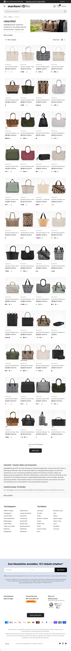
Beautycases (24, 523)
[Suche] (65, 11)
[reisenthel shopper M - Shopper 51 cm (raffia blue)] (41, 239)
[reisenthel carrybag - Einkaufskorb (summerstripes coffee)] (28, 186)
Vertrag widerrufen (35, 615)
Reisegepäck (7, 531)
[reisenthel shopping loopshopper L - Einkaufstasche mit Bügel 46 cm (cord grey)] (44, 73)
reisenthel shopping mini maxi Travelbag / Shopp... (12, 232)
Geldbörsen (23, 529)
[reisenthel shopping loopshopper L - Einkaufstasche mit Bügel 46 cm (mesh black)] (28, 252)
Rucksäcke (23, 516)
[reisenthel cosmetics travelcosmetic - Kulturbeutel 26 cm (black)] (43, 153)
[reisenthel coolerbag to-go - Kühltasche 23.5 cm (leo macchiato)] (58, 186)
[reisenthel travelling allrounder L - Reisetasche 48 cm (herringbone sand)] (12, 286)
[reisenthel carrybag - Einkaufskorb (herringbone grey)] (22, 73)
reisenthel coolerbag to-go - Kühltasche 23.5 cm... (58, 199)
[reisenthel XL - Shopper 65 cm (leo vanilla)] (43, 186)
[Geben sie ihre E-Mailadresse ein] (61, 570)
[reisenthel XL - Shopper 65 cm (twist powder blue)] (37, 206)
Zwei (54, 513)
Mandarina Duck (58, 510)
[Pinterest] (65, 643)
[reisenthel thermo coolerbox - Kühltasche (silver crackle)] (29, 239)
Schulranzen (23, 518)
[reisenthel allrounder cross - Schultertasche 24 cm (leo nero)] (43, 252)
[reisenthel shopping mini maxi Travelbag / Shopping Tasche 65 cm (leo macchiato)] (12, 219)
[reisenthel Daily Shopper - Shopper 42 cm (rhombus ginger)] (10, 73)
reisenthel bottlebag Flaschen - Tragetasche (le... (43, 100)
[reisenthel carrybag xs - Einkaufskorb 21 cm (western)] (12, 120)
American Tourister (42, 518)
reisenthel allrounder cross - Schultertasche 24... (43, 266)
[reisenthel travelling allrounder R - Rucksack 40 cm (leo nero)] (58, 252)
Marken (10, 16)
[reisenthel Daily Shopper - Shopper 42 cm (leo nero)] (6, 73)
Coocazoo (56, 529)
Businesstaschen (25, 526)
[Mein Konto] (54, 6)
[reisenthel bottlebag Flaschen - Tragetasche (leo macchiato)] (43, 86)
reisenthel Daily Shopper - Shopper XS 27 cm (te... (58, 66)
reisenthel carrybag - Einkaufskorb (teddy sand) (28, 66)
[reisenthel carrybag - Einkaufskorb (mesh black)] (33, 73)
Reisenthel (8, 64)
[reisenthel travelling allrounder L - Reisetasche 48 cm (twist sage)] (10, 305)
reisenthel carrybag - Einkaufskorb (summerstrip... (28, 199)
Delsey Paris (40, 523)
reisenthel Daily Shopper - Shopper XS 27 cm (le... (28, 365)
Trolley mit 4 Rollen (9, 526)
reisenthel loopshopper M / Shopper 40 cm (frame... (58, 133)
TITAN (39, 516)
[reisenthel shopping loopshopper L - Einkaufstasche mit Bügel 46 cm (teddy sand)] (41, 73)
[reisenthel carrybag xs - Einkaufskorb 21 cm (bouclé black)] (17, 139)
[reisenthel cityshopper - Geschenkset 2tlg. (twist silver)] (43, 418)
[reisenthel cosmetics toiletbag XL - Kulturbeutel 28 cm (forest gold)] (12, 153)
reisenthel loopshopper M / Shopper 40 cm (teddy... (58, 232)
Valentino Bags (57, 518)
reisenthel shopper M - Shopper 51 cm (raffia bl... (43, 232)
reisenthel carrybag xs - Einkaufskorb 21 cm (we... (12, 133)
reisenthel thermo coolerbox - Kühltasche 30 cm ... (28, 232)
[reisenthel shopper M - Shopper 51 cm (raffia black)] (43, 219)
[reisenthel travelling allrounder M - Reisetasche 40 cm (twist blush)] (48, 339)
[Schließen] (0, 650)
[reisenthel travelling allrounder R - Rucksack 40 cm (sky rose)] (56, 272)
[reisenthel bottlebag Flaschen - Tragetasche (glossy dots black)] (41, 106)
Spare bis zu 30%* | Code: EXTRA (35, 1)
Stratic (39, 526)
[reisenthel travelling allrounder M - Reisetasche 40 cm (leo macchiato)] (43, 319)
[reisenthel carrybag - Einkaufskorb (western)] (12, 418)
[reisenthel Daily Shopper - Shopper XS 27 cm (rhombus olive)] (52, 73)
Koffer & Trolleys (8, 510)
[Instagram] (62, 643)
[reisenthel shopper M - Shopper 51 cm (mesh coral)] (37, 239)
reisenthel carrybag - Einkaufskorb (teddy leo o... (28, 100)
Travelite (39, 513)
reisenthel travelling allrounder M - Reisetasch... (43, 332)
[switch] (58, 607)
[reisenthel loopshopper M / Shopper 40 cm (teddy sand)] (60, 139)
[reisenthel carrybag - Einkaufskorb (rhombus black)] (25, 73)
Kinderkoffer (23, 521)
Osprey (39, 521)
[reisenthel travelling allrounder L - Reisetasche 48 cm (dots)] (6, 305)
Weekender (23, 531)
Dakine (55, 516)
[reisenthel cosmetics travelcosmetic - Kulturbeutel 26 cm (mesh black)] (44, 173)
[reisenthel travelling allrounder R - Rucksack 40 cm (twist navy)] (60, 272)
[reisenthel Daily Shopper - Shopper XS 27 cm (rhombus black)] (63, 73)
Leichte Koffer (8, 516)
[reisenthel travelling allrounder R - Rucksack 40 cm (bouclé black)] (63, 272)
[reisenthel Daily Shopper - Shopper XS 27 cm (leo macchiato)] (28, 352)
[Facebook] (59, 643)
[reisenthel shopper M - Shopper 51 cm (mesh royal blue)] (44, 239)
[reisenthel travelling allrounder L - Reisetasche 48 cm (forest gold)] (17, 305)
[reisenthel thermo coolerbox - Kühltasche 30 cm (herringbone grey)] (22, 239)
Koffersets (7, 529)
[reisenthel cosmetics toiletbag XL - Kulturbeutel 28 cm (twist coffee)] (6, 173)
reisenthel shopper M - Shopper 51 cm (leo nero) (28, 299)
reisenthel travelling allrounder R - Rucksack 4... (58, 266)
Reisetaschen (24, 510)
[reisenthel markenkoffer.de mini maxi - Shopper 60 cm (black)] (43, 120)
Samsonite (40, 510)
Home (5, 16)
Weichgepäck (8, 521)
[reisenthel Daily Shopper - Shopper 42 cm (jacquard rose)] (13, 73)
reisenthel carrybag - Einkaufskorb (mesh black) (12, 266)
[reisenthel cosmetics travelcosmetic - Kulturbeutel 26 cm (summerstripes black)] (48, 173)
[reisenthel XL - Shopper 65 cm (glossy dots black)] (41, 206)
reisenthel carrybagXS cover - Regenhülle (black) (58, 332)
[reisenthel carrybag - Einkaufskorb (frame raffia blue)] (29, 73)
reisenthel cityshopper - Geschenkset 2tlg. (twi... (43, 432)
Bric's (38, 531)
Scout (55, 523)
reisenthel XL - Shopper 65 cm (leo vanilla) (43, 199)
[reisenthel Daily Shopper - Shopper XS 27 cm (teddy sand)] (58, 53)
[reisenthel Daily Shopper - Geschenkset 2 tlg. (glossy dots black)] (58, 352)
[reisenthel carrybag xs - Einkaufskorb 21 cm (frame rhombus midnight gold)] (6, 139)
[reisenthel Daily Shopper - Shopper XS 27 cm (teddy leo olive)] (60, 73)
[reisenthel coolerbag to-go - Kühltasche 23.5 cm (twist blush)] (52, 206)
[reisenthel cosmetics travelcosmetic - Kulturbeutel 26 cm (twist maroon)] (41, 173)
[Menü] (4, 6)
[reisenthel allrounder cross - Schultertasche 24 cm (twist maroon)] (41, 272)
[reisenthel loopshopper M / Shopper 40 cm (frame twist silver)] (56, 139)
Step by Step (57, 521)
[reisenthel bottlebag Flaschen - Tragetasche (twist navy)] (48, 106)
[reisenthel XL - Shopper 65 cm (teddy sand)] (48, 206)
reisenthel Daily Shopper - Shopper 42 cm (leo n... (12, 398)
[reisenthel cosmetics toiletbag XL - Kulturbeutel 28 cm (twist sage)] (10, 173)
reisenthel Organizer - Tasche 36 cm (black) (58, 432)
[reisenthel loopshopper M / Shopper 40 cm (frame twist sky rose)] (58, 120)
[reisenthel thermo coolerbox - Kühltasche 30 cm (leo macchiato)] (28, 219)
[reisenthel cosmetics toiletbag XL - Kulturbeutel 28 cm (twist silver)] (13, 173)
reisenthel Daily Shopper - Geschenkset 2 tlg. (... (58, 365)
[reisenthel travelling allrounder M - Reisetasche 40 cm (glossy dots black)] (28, 418)
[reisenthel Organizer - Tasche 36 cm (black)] (58, 418)
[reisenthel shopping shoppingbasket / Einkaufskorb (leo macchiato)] (12, 86)
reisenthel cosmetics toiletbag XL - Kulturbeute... (12, 166)
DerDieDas (56, 526)
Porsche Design (41, 529)
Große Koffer (7, 523)
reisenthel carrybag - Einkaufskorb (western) (12, 432)
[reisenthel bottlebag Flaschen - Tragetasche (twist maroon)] (44, 106)
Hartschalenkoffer (9, 518)
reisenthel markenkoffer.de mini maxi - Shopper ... (43, 133)
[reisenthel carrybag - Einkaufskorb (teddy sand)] (28, 53)
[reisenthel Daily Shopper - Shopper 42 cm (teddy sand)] (12, 53)
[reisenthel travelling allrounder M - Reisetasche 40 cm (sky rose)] (44, 339)
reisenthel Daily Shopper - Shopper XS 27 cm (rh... (28, 332)
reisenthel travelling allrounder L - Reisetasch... (12, 299)
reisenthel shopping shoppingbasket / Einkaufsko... (12, 100)
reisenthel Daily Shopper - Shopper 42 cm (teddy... (12, 66)
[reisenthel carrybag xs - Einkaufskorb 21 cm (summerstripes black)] (10, 139)
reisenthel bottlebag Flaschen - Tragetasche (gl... (12, 332)
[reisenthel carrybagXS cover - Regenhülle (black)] (58, 319)
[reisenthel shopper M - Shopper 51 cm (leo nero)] (28, 286)
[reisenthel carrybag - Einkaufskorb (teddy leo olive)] (28, 86)
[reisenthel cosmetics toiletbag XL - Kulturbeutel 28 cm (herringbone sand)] (17, 173)
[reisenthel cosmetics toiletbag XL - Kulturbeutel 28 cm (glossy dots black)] (28, 385)
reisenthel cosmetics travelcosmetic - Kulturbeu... (43, 166)
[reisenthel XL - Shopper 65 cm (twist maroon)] (44, 206)
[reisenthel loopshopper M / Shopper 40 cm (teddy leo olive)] (63, 139)
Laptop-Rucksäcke (25, 513)
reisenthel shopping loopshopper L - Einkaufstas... (43, 66)
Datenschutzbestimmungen (26, 582)
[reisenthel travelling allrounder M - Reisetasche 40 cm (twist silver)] (37, 339)
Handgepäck (7, 513)
